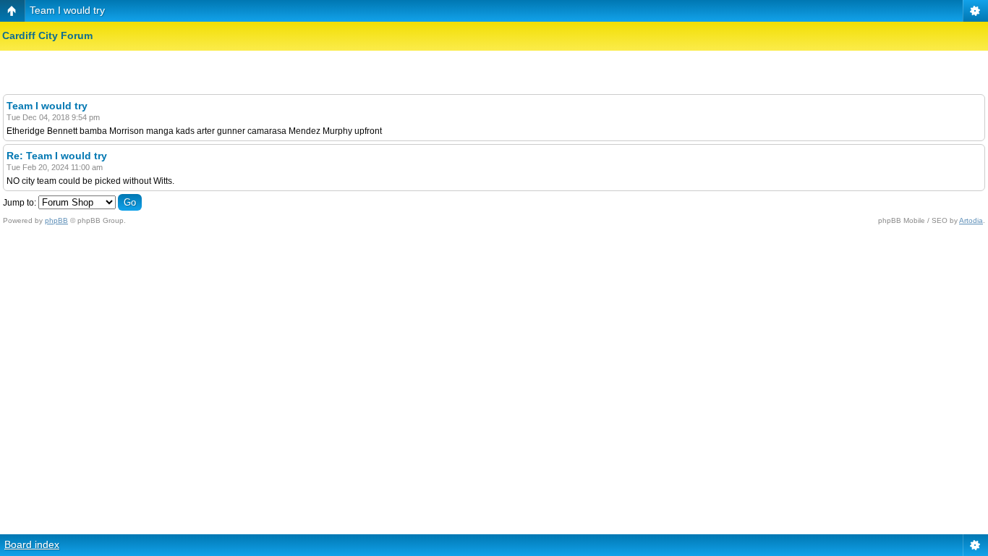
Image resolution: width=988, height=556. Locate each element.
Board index (31, 544)
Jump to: (19, 203)
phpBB (56, 220)
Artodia (971, 220)
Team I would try (67, 10)
